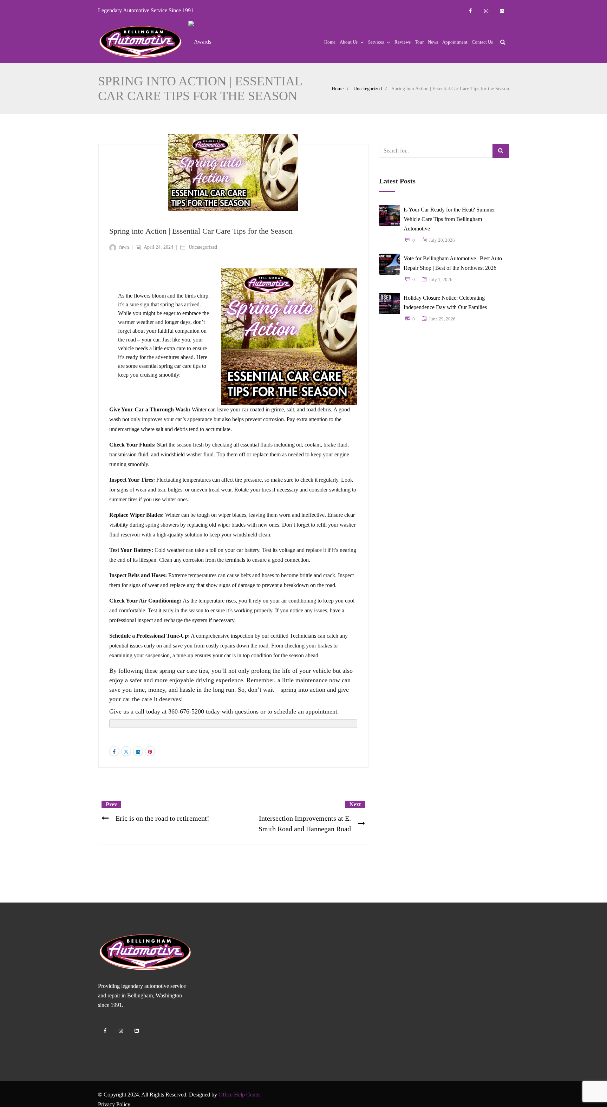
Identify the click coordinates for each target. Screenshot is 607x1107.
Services (376, 42)
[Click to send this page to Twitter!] (126, 751)
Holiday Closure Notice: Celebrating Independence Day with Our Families (445, 302)
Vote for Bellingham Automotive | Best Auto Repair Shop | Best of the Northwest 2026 (453, 263)
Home (329, 42)
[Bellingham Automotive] (140, 42)
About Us (349, 42)
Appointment (455, 42)
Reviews (402, 42)
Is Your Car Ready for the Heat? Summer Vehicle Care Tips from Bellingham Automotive (449, 219)
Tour (419, 42)
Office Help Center (239, 1095)
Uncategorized (367, 88)
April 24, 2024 (158, 247)
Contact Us (482, 42)
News (433, 42)
